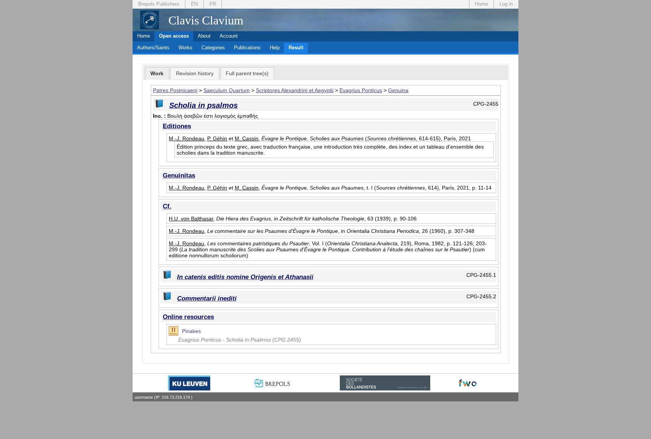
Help (275, 47)
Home (481, 4)
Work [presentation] (157, 73)
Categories (213, 47)
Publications (247, 47)
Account (229, 36)
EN (194, 4)
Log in (506, 4)
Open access (174, 36)
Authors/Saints (153, 47)
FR (212, 4)
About (204, 36)
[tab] (157, 73)
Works (186, 47)
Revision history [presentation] (195, 73)
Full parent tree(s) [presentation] (247, 73)
